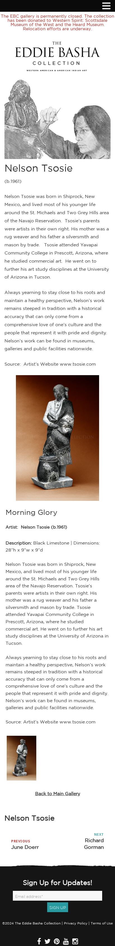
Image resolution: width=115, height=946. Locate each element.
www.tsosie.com (78, 363)
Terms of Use (102, 923)
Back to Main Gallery (57, 793)
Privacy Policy (75, 923)
